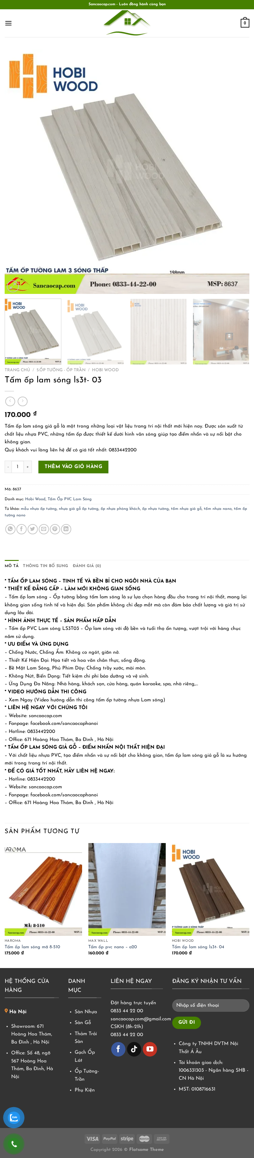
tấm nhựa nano (218, 509)
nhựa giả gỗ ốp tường (79, 509)
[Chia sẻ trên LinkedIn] (66, 529)
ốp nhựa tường (155, 509)
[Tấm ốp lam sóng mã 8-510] (43, 889)
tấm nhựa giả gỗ (186, 509)
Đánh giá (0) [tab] (87, 566)
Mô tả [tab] (12, 566)
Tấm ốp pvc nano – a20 (112, 947)
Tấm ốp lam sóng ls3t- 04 (198, 947)
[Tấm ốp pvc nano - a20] (127, 889)
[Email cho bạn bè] (44, 529)
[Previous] (17, 171)
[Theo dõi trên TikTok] (134, 1049)
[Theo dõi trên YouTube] (150, 1049)
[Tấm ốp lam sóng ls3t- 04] (210, 889)
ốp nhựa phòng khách (120, 509)
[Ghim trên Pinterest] (55, 529)
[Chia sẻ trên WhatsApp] (10, 529)
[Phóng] (13, 286)
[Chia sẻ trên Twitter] (33, 529)
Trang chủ (17, 370)
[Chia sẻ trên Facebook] (21, 529)
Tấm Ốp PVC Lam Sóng (70, 499)
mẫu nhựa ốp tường (39, 509)
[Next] (236, 171)
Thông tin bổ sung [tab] (45, 566)
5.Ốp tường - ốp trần (61, 370)
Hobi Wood (105, 370)
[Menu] (8, 23)
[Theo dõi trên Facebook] (118, 1049)
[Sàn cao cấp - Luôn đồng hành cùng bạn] (127, 23)
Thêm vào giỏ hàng (73, 466)
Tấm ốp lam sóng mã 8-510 (32, 947)
